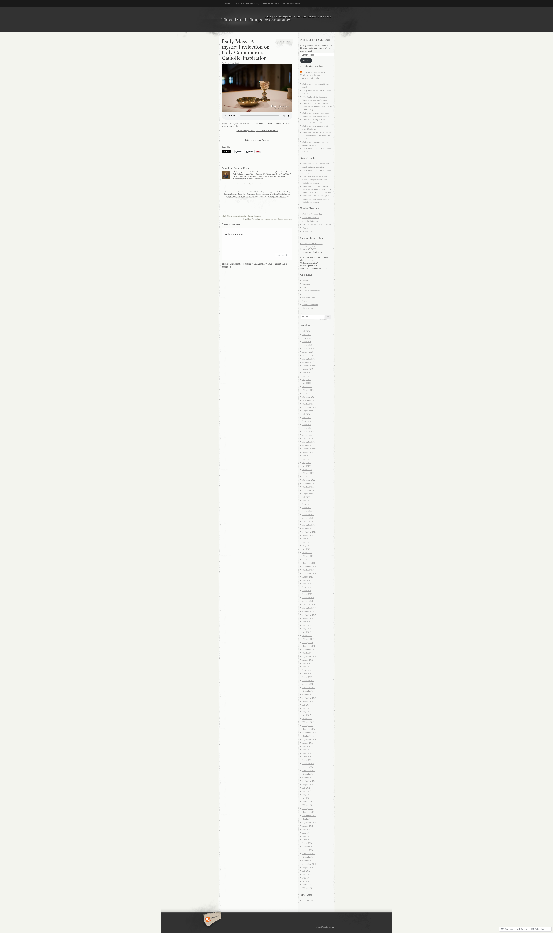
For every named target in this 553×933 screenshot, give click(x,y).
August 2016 (307, 742)
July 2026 (306, 331)
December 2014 (308, 812)
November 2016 (309, 732)
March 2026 (307, 345)
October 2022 (308, 486)
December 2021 (308, 521)
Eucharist (227, 194)
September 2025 (309, 365)
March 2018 (307, 677)
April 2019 (306, 632)
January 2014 (307, 850)
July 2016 (306, 746)
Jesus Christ (273, 194)
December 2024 (308, 396)
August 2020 (307, 576)
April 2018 (306, 673)
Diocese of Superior (310, 217)
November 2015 (309, 774)
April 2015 (306, 798)
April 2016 (306, 756)
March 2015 (307, 801)
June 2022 (306, 500)
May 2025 (306, 379)
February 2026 (308, 348)
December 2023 (308, 438)
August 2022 (307, 493)
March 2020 (307, 594)
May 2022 (306, 504)
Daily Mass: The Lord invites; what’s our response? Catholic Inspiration (267, 219)
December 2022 (308, 479)
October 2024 (308, 403)
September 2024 (309, 407)
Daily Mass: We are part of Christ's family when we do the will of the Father (316, 135)
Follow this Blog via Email (315, 40)
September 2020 (309, 573)
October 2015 (308, 777)
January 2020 (307, 601)
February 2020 (308, 597)
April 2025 (306, 383)
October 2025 (308, 362)
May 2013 (306, 877)
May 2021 (306, 545)
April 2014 (306, 839)
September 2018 (309, 656)
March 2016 (307, 760)
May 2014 (306, 836)
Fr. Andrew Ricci (232, 63)
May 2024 (306, 421)
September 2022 (309, 490)
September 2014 (309, 822)
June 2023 (306, 459)
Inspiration (265, 194)
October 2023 (308, 445)
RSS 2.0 (282, 196)
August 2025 (307, 369)
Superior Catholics (310, 221)
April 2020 (306, 590)
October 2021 (308, 528)
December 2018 (308, 646)
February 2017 (308, 722)
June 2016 (306, 749)
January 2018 (307, 684)
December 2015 (308, 770)
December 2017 (308, 687)
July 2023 (306, 455)
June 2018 (306, 666)
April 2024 (306, 424)
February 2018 (308, 680)
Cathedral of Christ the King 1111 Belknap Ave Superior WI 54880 (311, 246)
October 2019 (308, 611)
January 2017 (307, 725)
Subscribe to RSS (212, 920)
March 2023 (307, 469)
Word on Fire (307, 231)
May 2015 (306, 794)
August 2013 (307, 867)
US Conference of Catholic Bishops (316, 224)
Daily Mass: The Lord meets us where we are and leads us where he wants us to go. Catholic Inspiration (317, 189)
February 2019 (308, 639)
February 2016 (308, 763)
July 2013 (306, 870)
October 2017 (308, 694)
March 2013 (307, 884)
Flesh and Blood (236, 194)
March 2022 (307, 511)
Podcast (239, 196)
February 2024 (308, 431)
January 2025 (307, 393)
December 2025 (308, 355)
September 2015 (309, 780)
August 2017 (307, 701)
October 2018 (308, 652)
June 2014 (306, 832)
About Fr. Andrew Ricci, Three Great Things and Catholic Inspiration (268, 3)
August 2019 (307, 618)
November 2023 (309, 441)
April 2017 (306, 715)
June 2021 (306, 542)
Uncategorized (308, 308)
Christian (286, 192)
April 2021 (306, 549)
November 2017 (309, 691)
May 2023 (306, 462)
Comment (282, 255)
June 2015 (306, 791)
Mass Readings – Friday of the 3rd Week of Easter (257, 130)
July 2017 (306, 704)
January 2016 (307, 767)
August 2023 (307, 452)
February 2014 (308, 846)
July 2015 (306, 787)
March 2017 (307, 718)
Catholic (280, 192)
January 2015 (307, 808)
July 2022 (306, 497)
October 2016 (308, 735)
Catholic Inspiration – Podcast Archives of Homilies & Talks (314, 75)
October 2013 (308, 860)
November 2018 (309, 649)
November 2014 (309, 815)
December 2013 (308, 853)
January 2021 (307, 559)
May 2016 (306, 753)
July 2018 (306, 663)
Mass (279, 194)
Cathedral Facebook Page (312, 214)
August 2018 (307, 659)
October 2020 (308, 569)
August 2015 (307, 784)
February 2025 (308, 390)
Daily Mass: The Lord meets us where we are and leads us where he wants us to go (317, 106)
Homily (258, 194)
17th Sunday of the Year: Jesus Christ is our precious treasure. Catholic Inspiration (314, 179)
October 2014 (308, 819)
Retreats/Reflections (310, 304)
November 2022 (309, 483)
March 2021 (307, 552)
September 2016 (309, 739)
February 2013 (308, 888)
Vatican (305, 227)
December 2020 (308, 563)
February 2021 (308, 556)
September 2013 (309, 864)
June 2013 (306, 874)
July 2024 (306, 414)
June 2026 (306, 334)
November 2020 (309, 566)
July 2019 (306, 621)
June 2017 (306, 708)
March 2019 (307, 635)
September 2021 (309, 531)
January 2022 (307, 518)
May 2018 (306, 670)
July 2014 (306, 829)
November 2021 (309, 524)
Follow (306, 60)
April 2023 (306, 466)
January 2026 (307, 351)
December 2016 (308, 729)
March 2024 (307, 428)
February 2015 (308, 805)
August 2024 (307, 410)
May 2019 (306, 628)
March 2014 (307, 843)
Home (227, 3)
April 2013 (306, 881)
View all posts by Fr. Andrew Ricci (251, 184)
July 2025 (306, 372)
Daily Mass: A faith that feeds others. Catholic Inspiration (241, 216)
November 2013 (309, 857)
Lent (304, 294)
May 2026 (306, 338)
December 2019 (308, 604)
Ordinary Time (308, 297)
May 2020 (306, 587)
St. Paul (284, 194)
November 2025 (309, 358)
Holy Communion (249, 194)
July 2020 (306, 580)
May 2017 (306, 711)
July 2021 (306, 538)
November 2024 (309, 400)
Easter (234, 196)
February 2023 (308, 473)
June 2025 (306, 376)
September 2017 (309, 697)
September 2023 (309, 448)
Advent (305, 280)
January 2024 (307, 434)
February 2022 (308, 514)
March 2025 (307, 386)
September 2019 (309, 614)
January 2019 (307, 642)
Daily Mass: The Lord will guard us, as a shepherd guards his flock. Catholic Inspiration (316, 198)
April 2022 (306, 507)
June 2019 (306, 625)
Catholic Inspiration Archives (257, 140)
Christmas (306, 283)
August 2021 (307, 535)
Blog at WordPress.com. (325, 927)
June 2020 (306, 583)
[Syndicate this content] (301, 72)
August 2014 (307, 825)
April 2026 (306, 341)
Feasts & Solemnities (311, 290)
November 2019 (309, 607)
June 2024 (306, 417)
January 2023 (307, 476)
